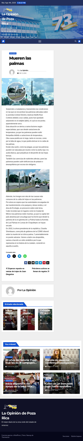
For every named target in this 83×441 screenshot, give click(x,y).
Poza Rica (13, 53)
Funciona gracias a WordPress (11, 435)
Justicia (48, 380)
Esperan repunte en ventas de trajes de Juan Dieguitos (16, 271)
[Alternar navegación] (39, 41)
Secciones (66, 436)
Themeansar (5, 437)
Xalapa (48, 357)
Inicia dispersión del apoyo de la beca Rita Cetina (18, 386)
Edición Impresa (76, 436)
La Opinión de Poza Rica (10, 19)
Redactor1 (9, 325)
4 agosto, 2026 (12, 366)
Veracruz (9, 357)
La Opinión (24, 70)
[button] (75, 41)
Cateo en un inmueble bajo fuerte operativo (59, 385)
